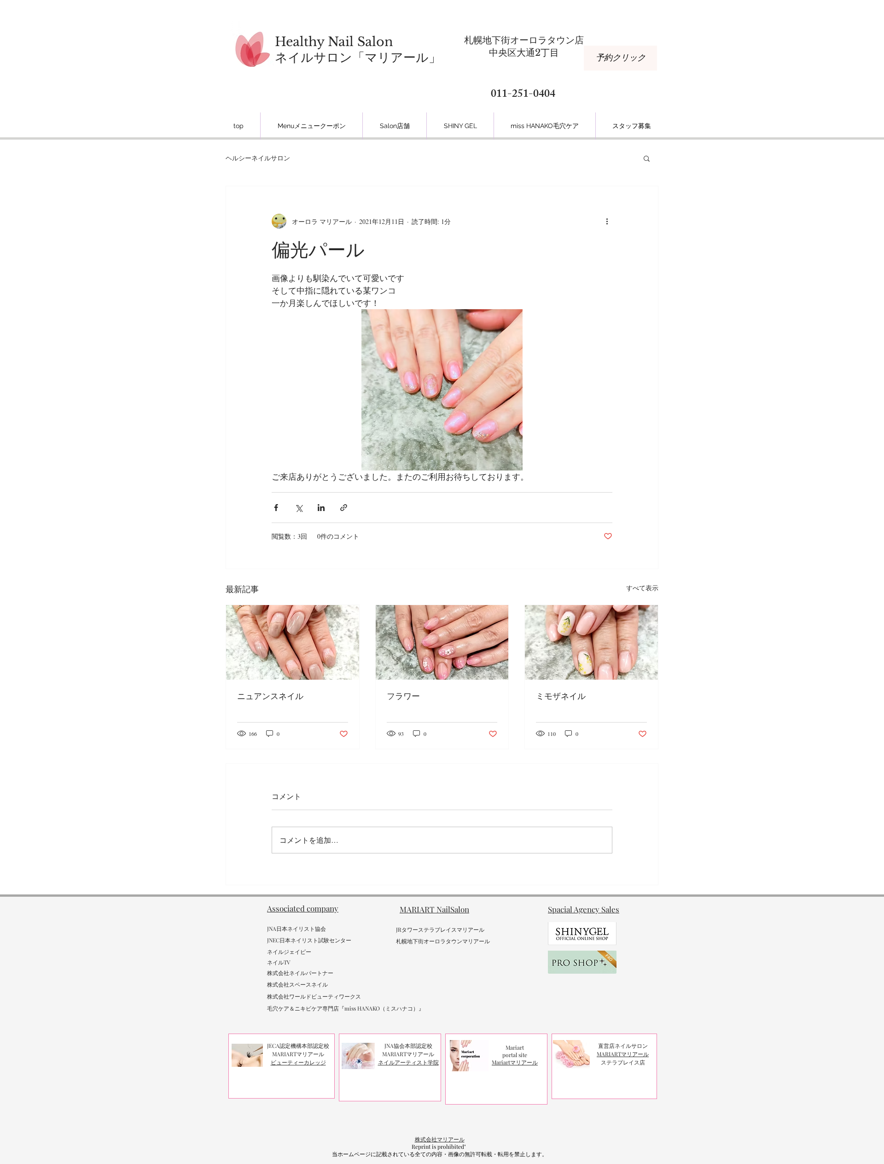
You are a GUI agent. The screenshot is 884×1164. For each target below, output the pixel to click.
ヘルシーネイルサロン (258, 157)
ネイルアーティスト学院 (408, 1062)
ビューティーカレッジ (298, 1062)
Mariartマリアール (515, 1062)
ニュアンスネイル (270, 696)
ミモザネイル (561, 696)
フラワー (403, 696)
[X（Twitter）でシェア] (298, 507)
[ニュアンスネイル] (292, 642)
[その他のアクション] (606, 221)
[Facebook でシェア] (276, 507)
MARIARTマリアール (623, 1054)
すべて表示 (642, 587)
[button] (646, 158)
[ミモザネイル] (591, 642)
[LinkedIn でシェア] (321, 507)
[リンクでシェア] (343, 507)
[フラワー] (442, 642)
